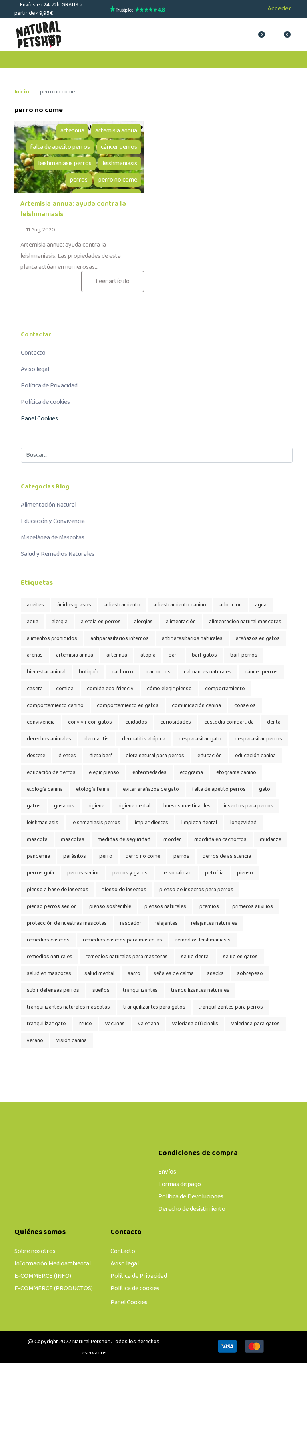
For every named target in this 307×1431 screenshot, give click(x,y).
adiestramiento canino (180, 605)
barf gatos (204, 655)
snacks (215, 973)
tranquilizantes (140, 990)
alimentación (181, 621)
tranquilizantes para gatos (154, 1007)
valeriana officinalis (195, 1023)
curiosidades (175, 722)
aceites (35, 605)
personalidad (176, 873)
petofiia (214, 873)
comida (65, 688)
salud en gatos (240, 956)
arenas (35, 655)
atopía (147, 655)
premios (209, 906)
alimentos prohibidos (52, 638)
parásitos (74, 856)
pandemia (38, 856)
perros (79, 180)
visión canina (71, 1040)
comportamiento (225, 688)
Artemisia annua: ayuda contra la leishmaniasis (73, 209)
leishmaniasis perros (65, 163)
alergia (60, 621)
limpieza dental (199, 822)
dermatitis (96, 739)
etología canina (45, 789)
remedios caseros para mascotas (122, 940)
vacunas (115, 1023)
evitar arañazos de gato (151, 789)
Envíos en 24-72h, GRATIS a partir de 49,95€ (48, 9)
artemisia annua (116, 131)
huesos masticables (187, 806)
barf (174, 655)
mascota (37, 839)
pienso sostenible (110, 906)
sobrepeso (250, 973)
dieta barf (100, 755)
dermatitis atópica (143, 739)
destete (36, 755)
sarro (134, 973)
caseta (35, 688)
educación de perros (51, 772)
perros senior (83, 873)
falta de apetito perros (60, 147)
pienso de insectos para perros (196, 889)
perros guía (40, 873)
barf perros (243, 655)
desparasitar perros (258, 739)
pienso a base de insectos (57, 889)
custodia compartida (229, 722)
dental (274, 722)
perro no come (117, 180)
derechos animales (49, 739)
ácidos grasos (74, 605)
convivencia (41, 722)
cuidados (136, 722)
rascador (131, 923)
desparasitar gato (200, 739)
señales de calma (174, 973)
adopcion (230, 605)
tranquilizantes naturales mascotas (68, 1007)
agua (261, 605)
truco (85, 1023)
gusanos (64, 806)
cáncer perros (119, 147)
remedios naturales (49, 956)
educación (209, 755)
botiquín (88, 672)
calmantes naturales (207, 672)
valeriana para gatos (255, 1023)
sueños (101, 990)
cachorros (158, 672)
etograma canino (236, 772)
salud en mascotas (49, 973)
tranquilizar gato (46, 1023)
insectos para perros (248, 806)
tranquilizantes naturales (200, 990)
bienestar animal (46, 672)
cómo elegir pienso (169, 688)
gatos (34, 806)
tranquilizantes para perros (231, 1007)
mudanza (270, 839)
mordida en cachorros (220, 839)
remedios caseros (48, 940)
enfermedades (149, 772)
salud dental (195, 956)
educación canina (255, 755)
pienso (245, 873)
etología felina (93, 789)
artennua (72, 131)
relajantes (166, 923)
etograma (191, 772)
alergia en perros (101, 621)
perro (105, 856)
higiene (96, 806)
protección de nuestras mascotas (67, 923)
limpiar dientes (151, 822)
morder (172, 839)
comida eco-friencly (110, 688)
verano (35, 1040)
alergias (143, 621)
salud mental (99, 973)
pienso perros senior (51, 906)
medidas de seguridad (124, 839)
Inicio (21, 92)
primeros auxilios (252, 906)
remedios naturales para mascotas (127, 956)
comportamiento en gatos (128, 705)
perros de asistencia (227, 856)
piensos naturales (165, 906)
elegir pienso (104, 772)
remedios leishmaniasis (203, 940)
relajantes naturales (214, 923)
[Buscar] (278, 455)
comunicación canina (196, 705)
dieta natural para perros (155, 755)
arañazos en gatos (258, 638)
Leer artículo (113, 281)
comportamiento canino (55, 705)
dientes (67, 755)
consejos (245, 705)
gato (264, 789)
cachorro (122, 672)
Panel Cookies (39, 418)
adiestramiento (122, 605)
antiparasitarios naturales (192, 638)
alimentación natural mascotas (245, 621)
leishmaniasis (119, 163)
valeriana (148, 1023)
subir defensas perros (53, 990)
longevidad (243, 822)
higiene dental (134, 806)
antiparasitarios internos (119, 638)
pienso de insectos (124, 889)
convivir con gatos (90, 722)
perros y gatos (130, 873)
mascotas (72, 839)
